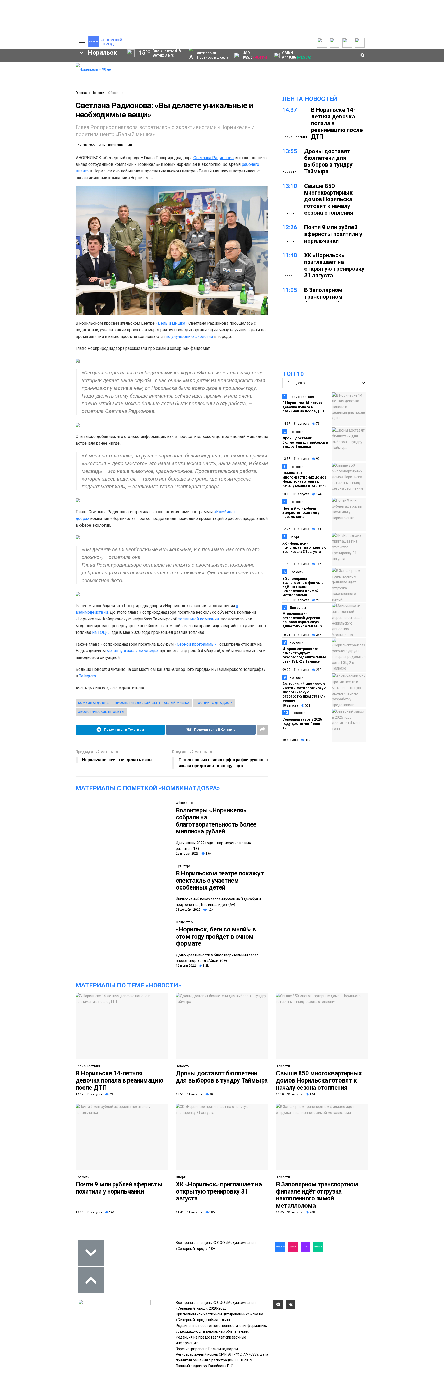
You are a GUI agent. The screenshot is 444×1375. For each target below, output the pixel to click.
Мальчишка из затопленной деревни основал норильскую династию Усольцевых (302, 620)
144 (318, 494)
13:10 (289, 186)
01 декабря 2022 (188, 909)
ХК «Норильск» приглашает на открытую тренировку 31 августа (334, 265)
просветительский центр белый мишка (152, 703)
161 (318, 529)
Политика (47, 81)
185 (318, 564)
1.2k (210, 909)
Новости (98, 93)
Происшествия (294, 137)
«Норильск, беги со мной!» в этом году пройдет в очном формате (216, 936)
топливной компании (198, 619)
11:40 (289, 255)
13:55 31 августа (295, 459)
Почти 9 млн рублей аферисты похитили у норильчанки (333, 234)
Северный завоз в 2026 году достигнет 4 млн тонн (302, 723)
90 (317, 459)
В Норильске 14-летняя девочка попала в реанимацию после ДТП (303, 407)
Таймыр (50, 108)
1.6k (208, 853)
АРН (29, 116)
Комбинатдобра (93, 703)
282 (318, 670)
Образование (51, 125)
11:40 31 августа (295, 564)
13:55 (289, 151)
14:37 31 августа (295, 423)
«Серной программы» (196, 644)
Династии (298, 607)
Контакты (47, 76)
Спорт (287, 276)
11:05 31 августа (295, 600)
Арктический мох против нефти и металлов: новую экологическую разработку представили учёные (304, 692)
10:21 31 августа (295, 635)
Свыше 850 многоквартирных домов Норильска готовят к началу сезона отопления (328, 199)
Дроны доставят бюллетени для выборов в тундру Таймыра (328, 161)
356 (318, 635)
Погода (45, 97)
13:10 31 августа (295, 494)
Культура (183, 866)
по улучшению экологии (189, 336)
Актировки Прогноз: (212, 55)
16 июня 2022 (186, 965)
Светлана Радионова (213, 157)
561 (307, 705)
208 (318, 600)
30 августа (290, 705)
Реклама (46, 71)
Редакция (47, 66)
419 (307, 740)
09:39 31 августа (295, 670)
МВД (18, 125)
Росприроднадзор (214, 703)
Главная (82, 93)
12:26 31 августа (295, 529)
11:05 (289, 290)
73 (317, 423)
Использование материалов (52, 89)
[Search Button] (63, 158)
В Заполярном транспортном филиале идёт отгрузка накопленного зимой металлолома (302, 586)
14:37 (289, 110)
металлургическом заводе (132, 650)
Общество (115, 93)
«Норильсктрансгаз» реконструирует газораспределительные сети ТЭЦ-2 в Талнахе (304, 655)
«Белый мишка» (171, 323)
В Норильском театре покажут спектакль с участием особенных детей (220, 880)
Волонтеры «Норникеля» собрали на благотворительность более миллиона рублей (216, 821)
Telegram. (88, 676)
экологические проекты (101, 712)
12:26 (289, 227)
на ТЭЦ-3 (101, 632)
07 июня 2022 (86, 145)
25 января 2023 (187, 853)
